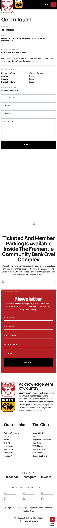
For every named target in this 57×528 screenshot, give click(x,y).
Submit (28, 144)
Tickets (7, 443)
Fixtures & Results (11, 433)
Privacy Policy (9, 456)
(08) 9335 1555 (7, 30)
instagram (29, 477)
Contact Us (8, 452)
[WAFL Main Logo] (19, 4)
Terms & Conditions (29, 521)
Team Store (8, 449)
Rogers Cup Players (40, 456)
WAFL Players (37, 446)
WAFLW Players (38, 449)
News (6, 439)
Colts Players (37, 452)
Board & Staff (37, 433)
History (35, 436)
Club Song (36, 443)
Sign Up (28, 362)
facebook (12, 477)
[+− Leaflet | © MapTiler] (28, 192)
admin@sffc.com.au (10, 90)
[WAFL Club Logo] (7, 6)
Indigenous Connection (41, 439)
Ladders (7, 436)
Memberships (9, 446)
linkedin (45, 477)
